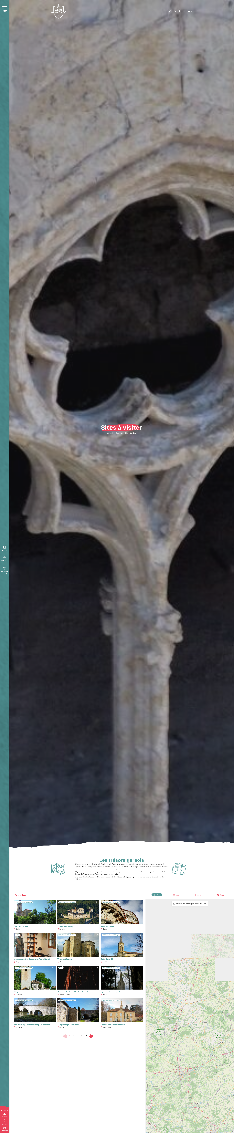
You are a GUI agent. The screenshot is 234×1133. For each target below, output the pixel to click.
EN (189, 14)
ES (189, 18)
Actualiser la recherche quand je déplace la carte (191, 903)
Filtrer (158, 895)
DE (189, 16)
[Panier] (179, 11)
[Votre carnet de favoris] (175, 11)
